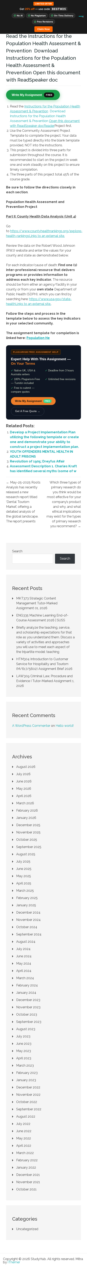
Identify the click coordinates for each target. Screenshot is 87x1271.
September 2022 (28, 1109)
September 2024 (28, 934)
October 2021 (26, 1189)
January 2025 (26, 905)
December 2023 (28, 1000)
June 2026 (24, 781)
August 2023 (25, 1029)
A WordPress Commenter (31, 726)
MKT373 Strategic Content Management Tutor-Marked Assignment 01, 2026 (36, 603)
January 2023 (26, 1080)
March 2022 (25, 1153)
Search (17, 551)
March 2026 (25, 803)
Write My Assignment (32, 401)
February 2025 (27, 898)
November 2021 (28, 1182)
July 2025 (23, 861)
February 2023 (27, 1073)
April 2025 (23, 883)
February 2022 (27, 1160)
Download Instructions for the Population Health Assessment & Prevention (38, 116)
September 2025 (28, 847)
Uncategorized (27, 1229)
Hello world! (65, 726)
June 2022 (23, 1131)
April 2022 (23, 1146)
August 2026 (25, 767)
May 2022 (23, 1138)
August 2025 (25, 854)
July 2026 (23, 774)
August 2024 (25, 942)
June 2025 (23, 869)
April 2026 (23, 796)
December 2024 (28, 912)
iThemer (14, 1262)
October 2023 (26, 1014)
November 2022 (28, 1095)
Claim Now (43, 29)
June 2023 (23, 1044)
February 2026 (27, 810)
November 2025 (28, 832)
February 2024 (27, 985)
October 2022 (26, 1102)
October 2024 (26, 927)
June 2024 (24, 956)
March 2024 (25, 978)
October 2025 (26, 840)
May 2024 (23, 963)
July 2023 (23, 1036)
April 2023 (23, 1058)
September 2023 (28, 1022)
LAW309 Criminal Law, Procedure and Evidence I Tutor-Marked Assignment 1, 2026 (45, 681)
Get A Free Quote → (27, 411)
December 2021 (28, 1175)
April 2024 (23, 971)
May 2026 (23, 789)
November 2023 (28, 1007)
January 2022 (26, 1167)
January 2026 (26, 818)
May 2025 (23, 876)
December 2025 (28, 825)
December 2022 (28, 1087)
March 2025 (25, 891)
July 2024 (23, 949)
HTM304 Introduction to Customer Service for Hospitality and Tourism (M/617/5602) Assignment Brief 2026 (44, 664)
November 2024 (28, 920)
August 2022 (25, 1116)
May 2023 (23, 1051)
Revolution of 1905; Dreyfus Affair (37, 461)
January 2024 (26, 993)
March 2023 (25, 1065)
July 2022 (23, 1124)
